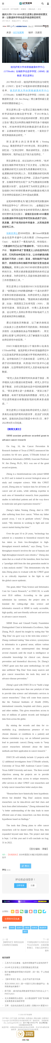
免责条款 (29, 1018)
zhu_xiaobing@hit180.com (13, 1023)
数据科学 (43, 928)
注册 (33, 885)
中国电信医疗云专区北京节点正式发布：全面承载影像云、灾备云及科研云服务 (38, 946)
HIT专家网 (25, 3)
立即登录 (20, 885)
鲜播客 (23, 9)
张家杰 (34, 928)
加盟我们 (45, 1018)
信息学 (19, 928)
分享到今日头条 (12, 919)
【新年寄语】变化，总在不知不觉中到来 (22, 979)
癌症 (25, 932)
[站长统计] (25, 1040)
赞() (27, 866)
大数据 (26, 928)
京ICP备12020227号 (30, 1023)
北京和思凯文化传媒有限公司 (20, 1021)
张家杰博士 (12, 233)
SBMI (12, 928)
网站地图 (37, 1018)
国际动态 (31, 9)
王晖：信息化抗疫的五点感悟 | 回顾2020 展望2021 (26, 1006)
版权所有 (36, 1021)
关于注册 (13, 1018)
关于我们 (5, 1018)
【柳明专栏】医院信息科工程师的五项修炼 (13, 943)
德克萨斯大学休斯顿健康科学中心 (29, 90)
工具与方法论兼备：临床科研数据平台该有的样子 (26, 963)
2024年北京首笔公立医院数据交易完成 (21, 967)
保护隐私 (21, 1018)
